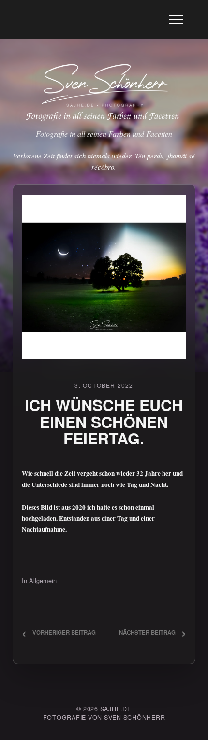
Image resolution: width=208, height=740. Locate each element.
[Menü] (176, 19)
